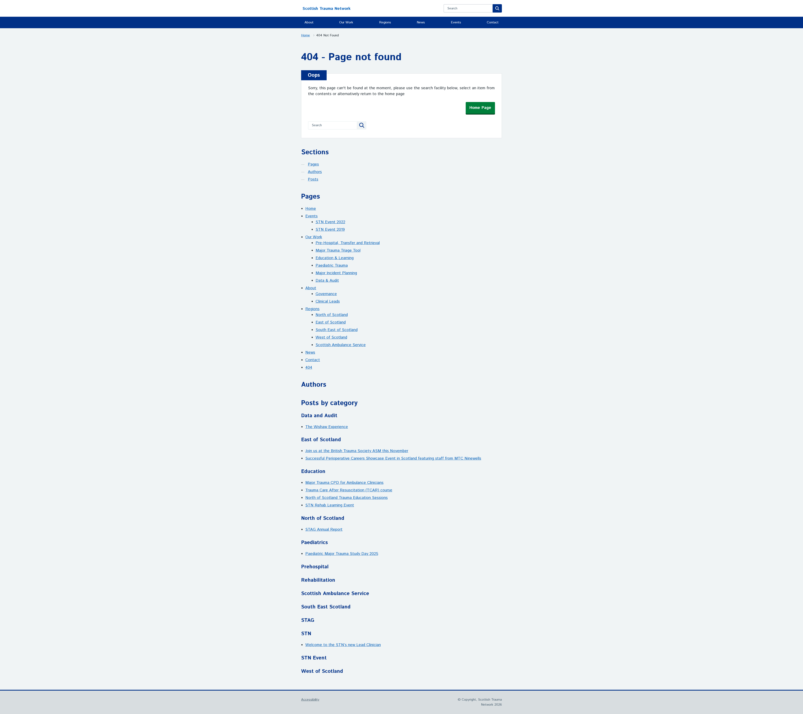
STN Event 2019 (330, 229)
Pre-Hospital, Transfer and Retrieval (348, 243)
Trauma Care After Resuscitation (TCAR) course (348, 490)
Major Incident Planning (336, 273)
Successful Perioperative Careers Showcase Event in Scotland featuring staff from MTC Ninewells (393, 458)
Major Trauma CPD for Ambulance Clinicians (344, 483)
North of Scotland (332, 315)
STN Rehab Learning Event (329, 505)
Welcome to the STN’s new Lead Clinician (343, 645)
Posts (313, 179)
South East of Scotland (337, 330)
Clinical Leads (328, 301)
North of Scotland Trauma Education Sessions (346, 498)
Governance (326, 294)
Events (456, 22)
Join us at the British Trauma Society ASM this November (356, 451)
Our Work (346, 22)
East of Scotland (331, 322)
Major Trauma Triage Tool (338, 250)
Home (305, 35)
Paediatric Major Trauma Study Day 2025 (341, 554)
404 (308, 367)
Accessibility (310, 699)
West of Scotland (331, 337)
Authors (315, 172)
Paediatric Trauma (332, 265)
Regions (385, 22)
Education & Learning (335, 258)
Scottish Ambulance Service (341, 345)
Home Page (480, 108)
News (421, 22)
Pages (313, 164)
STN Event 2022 (330, 222)
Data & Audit (327, 280)
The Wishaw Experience (326, 427)
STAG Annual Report (324, 529)
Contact (493, 22)
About (308, 22)
